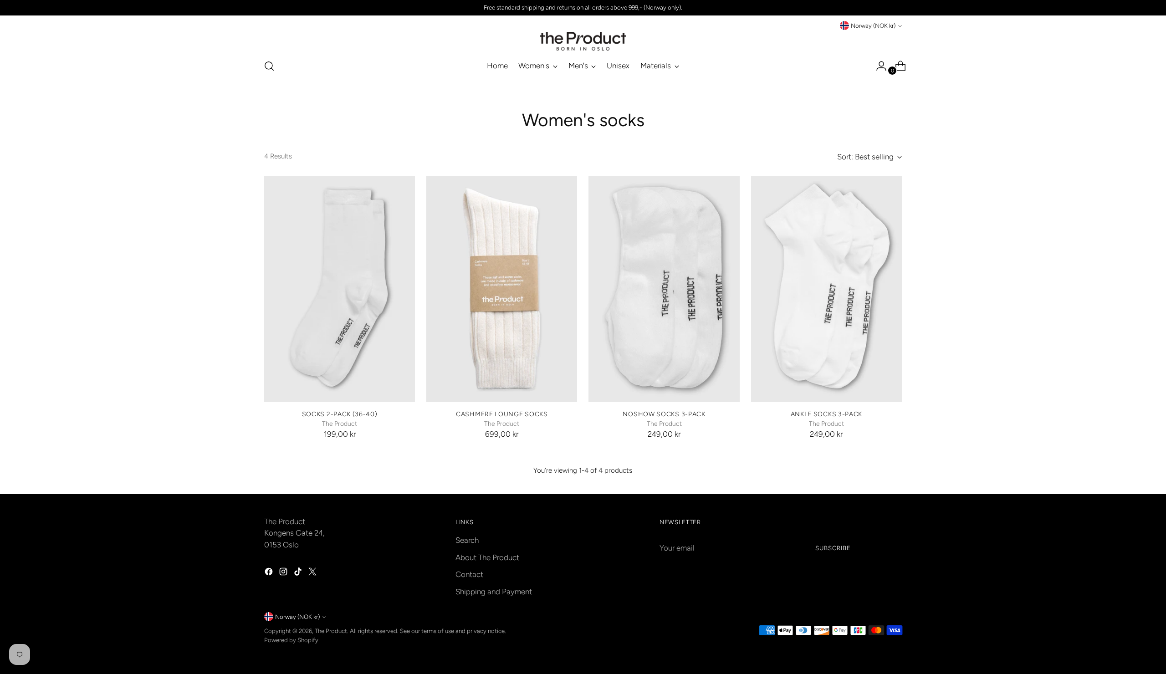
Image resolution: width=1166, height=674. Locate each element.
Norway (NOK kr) (873, 25)
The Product (331, 630)
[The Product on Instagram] (284, 573)
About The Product (487, 557)
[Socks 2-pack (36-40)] (339, 289)
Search (467, 540)
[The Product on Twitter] (313, 573)
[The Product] (583, 41)
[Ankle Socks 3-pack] (826, 289)
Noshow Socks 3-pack (664, 414)
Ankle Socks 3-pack (827, 414)
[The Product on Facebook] (269, 573)
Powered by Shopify (291, 639)
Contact (469, 574)
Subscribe (833, 547)
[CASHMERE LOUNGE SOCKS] (501, 289)
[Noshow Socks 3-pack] (663, 289)
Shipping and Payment (493, 591)
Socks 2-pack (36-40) (340, 414)
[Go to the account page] (878, 66)
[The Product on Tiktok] (298, 573)
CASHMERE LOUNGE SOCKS (502, 414)
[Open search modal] (269, 66)
